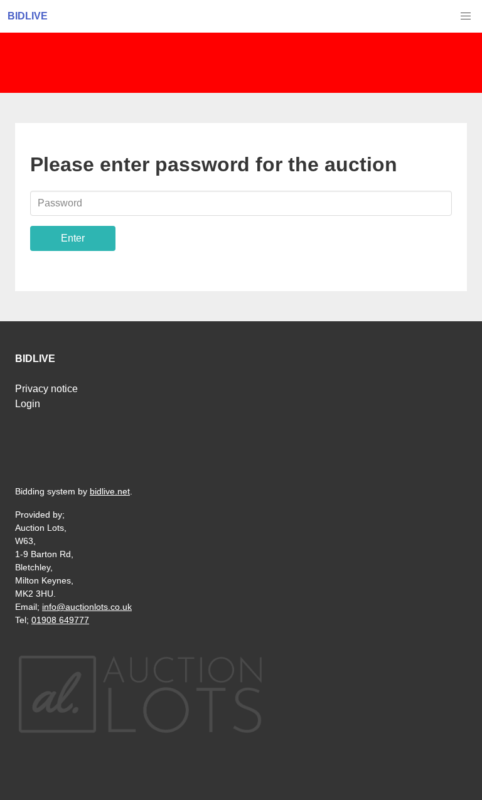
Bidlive (28, 16)
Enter (73, 238)
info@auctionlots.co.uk (87, 607)
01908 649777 (60, 620)
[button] (465, 16)
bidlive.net (110, 491)
